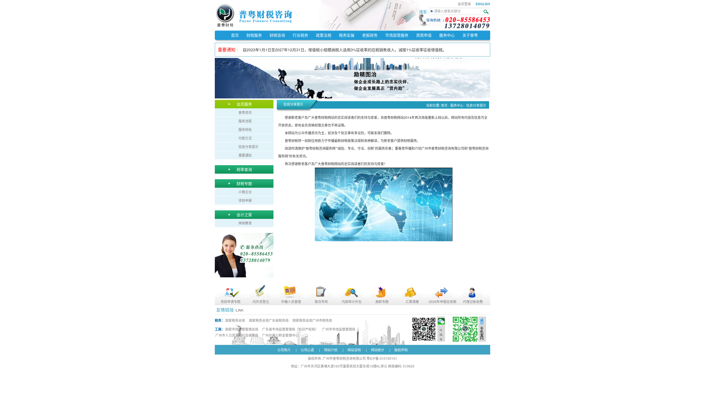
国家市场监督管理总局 (241, 329)
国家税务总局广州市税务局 (312, 320)
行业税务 (300, 35)
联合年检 (321, 301)
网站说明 (354, 349)
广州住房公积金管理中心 (280, 335)
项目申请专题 (230, 301)
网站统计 (377, 349)
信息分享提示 (248, 146)
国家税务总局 (235, 320)
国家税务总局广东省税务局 (269, 320)
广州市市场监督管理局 (338, 329)
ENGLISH (483, 3)
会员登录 (464, 3)
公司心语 (307, 349)
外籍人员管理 (291, 301)
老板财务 (370, 35)
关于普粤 (470, 35)
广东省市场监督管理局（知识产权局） (290, 329)
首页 (235, 35)
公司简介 (284, 349)
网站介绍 (330, 349)
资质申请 (424, 35)
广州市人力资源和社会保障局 (236, 335)
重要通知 (245, 155)
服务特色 (245, 129)
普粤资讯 (245, 112)
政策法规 (323, 35)
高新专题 (382, 301)
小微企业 (245, 191)
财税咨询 (277, 35)
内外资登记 (261, 301)
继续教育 (245, 223)
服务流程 (245, 121)
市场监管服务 (396, 35)
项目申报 (245, 200)
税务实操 (346, 35)
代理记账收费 (473, 301)
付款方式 (245, 138)
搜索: (424, 11)
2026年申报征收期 (442, 301)
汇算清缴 (412, 301)
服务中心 (447, 35)
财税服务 (254, 35)
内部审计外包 (352, 301)
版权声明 (401, 349)
